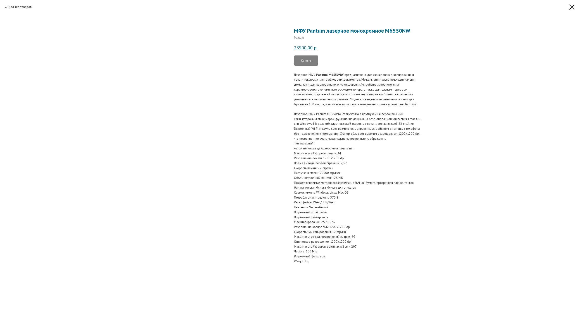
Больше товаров (20, 7)
